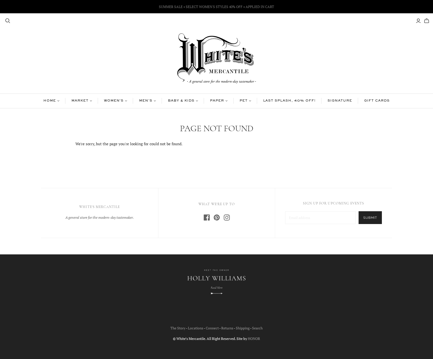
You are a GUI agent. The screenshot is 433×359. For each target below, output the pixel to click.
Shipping (243, 328)
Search (257, 328)
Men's (145, 100)
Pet (244, 100)
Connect (212, 328)
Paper (217, 100)
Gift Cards (377, 100)
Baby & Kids (181, 100)
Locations (195, 328)
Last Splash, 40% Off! (289, 100)
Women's (114, 100)
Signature (340, 100)
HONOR (254, 338)
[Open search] (7, 20)
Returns (227, 328)
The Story (177, 328)
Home (49, 100)
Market (79, 100)
